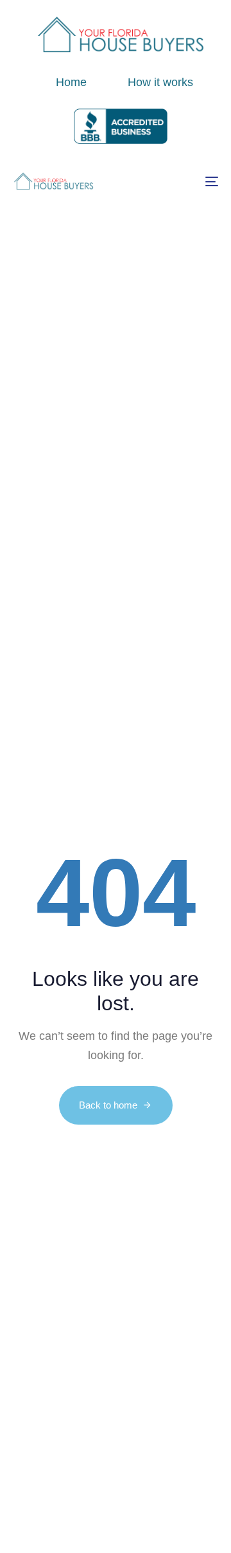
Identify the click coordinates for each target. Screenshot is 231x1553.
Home (71, 82)
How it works (160, 82)
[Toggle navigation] (184, 181)
